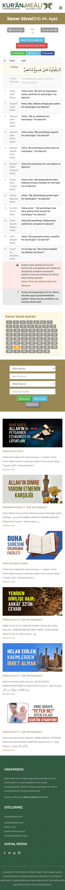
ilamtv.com (10, 826)
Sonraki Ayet (48, 30)
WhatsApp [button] (19, 53)
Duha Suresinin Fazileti (15, 563)
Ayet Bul (33, 404)
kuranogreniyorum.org (15, 835)
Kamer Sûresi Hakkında (31, 40)
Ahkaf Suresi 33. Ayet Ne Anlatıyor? (22, 619)
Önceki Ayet (17, 30)
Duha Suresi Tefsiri (13, 451)
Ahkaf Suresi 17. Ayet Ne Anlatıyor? (22, 731)
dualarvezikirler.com (14, 831)
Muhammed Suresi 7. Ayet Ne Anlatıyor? (25, 507)
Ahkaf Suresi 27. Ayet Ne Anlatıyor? (22, 675)
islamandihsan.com (14, 822)
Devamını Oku (9, 469)
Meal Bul (25, 399)
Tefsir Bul (41, 399)
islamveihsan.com (13, 816)
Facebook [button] (48, 53)
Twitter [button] (34, 53)
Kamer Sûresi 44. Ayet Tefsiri (31, 45)
